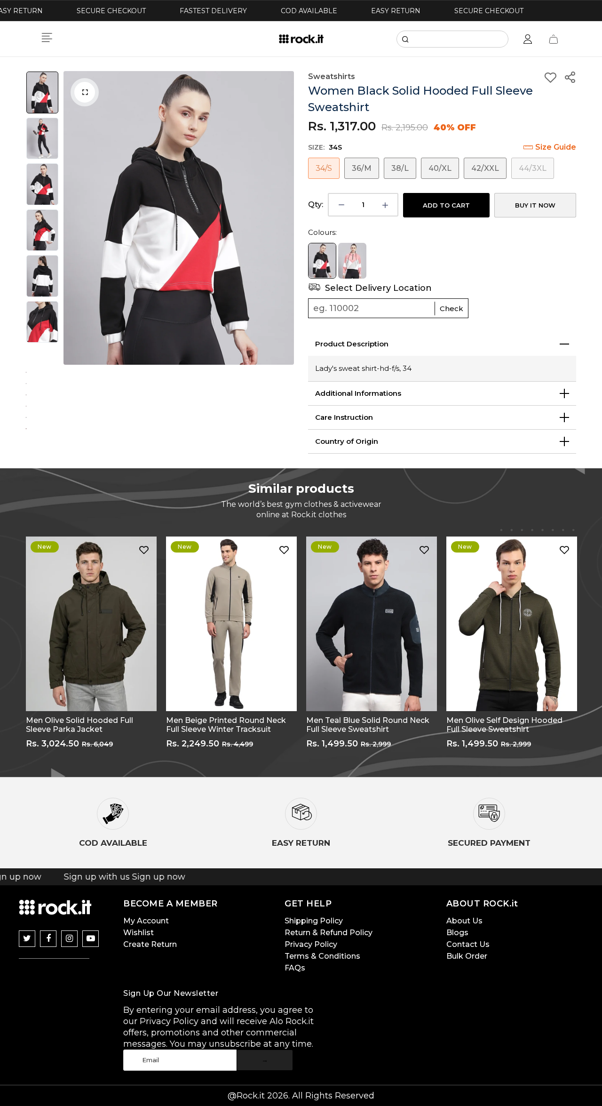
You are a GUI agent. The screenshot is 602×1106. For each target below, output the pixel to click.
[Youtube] (90, 940)
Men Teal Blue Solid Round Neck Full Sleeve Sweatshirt (367, 727)
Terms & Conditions (322, 958)
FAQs (295, 969)
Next (284, 217)
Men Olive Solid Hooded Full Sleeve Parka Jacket (79, 727)
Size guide (555, 147)
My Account (146, 922)
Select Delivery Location (377, 290)
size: (325, 147)
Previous (72, 217)
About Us (464, 922)
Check (451, 310)
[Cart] (553, 39)
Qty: (315, 204)
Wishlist (138, 934)
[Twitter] (27, 940)
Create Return (150, 946)
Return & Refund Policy (328, 934)
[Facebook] (48, 940)
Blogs (457, 934)
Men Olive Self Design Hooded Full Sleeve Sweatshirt (504, 727)
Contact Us (468, 946)
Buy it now (535, 205)
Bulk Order (466, 958)
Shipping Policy (314, 922)
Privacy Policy (311, 946)
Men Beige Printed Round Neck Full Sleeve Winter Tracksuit (226, 727)
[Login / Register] (528, 39)
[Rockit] (301, 39)
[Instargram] (69, 940)
